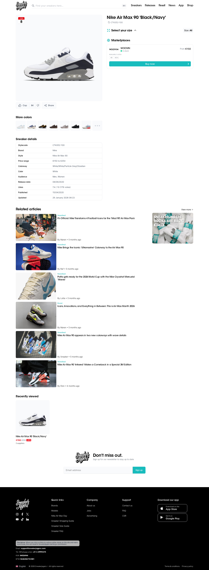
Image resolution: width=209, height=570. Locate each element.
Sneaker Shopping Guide (62, 521)
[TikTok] (22, 519)
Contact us (127, 505)
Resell (162, 5)
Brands (54, 505)
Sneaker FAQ (57, 531)
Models (54, 510)
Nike (55, 150)
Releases (150, 5)
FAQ (124, 510)
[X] (27, 514)
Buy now (167, 63)
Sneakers (136, 5)
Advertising (92, 516)
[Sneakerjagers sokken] (172, 228)
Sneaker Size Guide (60, 526)
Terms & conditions (172, 566)
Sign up (139, 470)
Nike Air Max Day (59, 516)
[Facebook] (22, 514)
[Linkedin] (27, 519)
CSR (124, 516)
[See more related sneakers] (97, 126)
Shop (190, 5)
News (172, 5)
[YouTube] (17, 519)
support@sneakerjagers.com (33, 548)
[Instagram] (17, 514)
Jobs (89, 510)
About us (91, 505)
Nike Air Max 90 (60, 155)
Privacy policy (187, 566)
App (181, 5)
